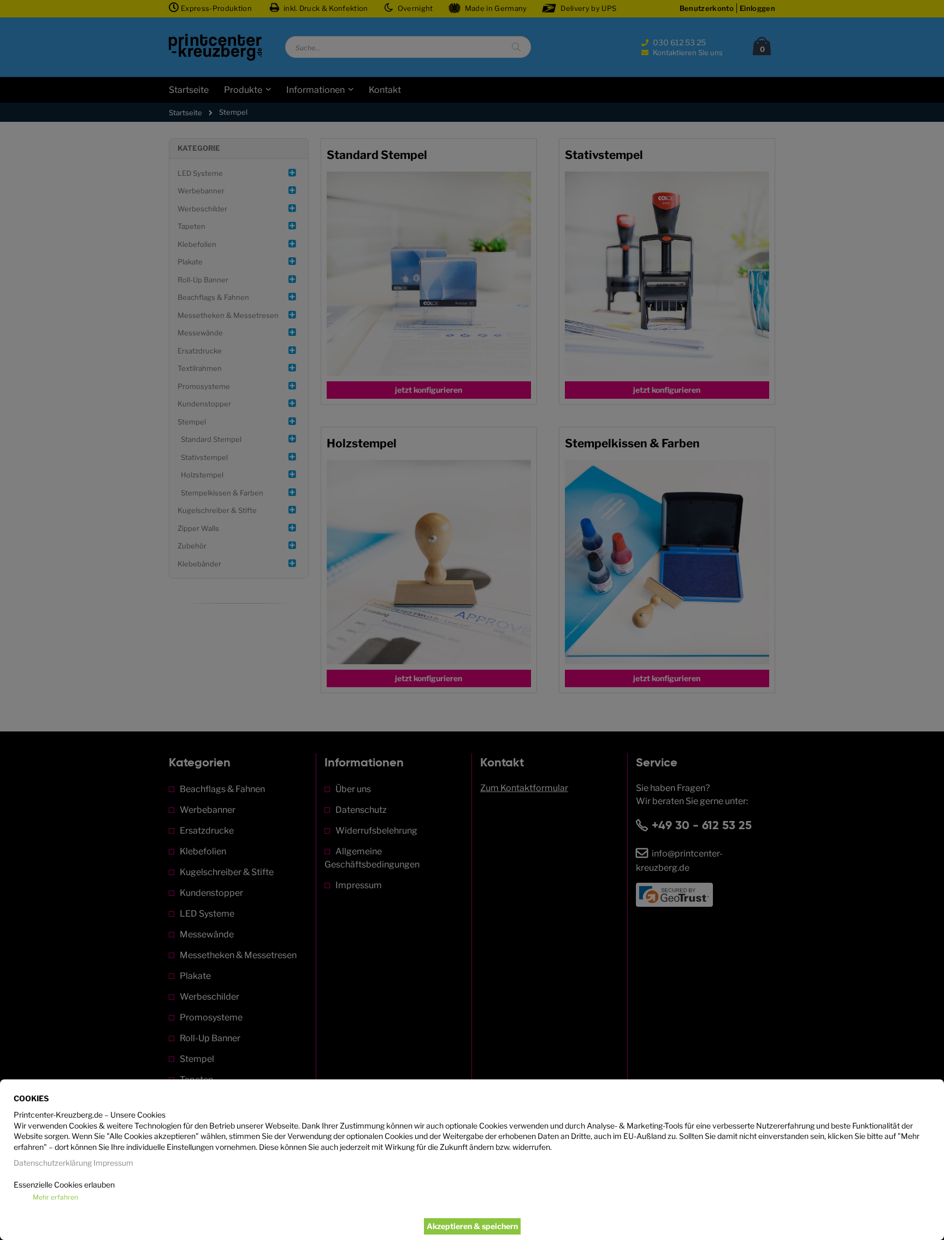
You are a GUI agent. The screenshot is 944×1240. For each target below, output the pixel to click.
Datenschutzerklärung (53, 1162)
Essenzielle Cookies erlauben (64, 1184)
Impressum (113, 1162)
